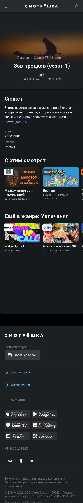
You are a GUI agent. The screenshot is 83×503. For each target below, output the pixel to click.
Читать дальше (16, 122)
